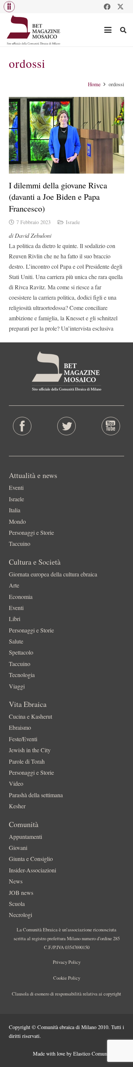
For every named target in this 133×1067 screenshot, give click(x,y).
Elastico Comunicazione (98, 1053)
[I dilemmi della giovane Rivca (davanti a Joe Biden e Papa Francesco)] (66, 135)
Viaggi (17, 686)
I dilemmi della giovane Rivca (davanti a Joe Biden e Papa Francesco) (58, 196)
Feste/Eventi (23, 739)
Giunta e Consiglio (31, 858)
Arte (14, 585)
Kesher (17, 806)
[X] (120, 6)
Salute (16, 641)
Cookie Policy (66, 977)
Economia (21, 596)
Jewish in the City (30, 750)
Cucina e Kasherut (30, 716)
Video (16, 783)
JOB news (21, 892)
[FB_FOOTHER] (22, 426)
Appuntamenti (25, 836)
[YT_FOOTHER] (111, 426)
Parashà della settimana (36, 795)
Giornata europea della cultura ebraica (53, 574)
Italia (14, 510)
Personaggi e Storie (31, 532)
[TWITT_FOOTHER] (66, 426)
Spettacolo (21, 652)
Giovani (18, 847)
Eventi (16, 487)
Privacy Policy (67, 962)
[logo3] (34, 30)
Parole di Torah (27, 761)
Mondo (17, 521)
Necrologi (20, 914)
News (16, 881)
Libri (14, 619)
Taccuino (19, 543)
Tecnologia (22, 675)
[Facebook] (107, 6)
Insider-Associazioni (32, 870)
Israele (73, 222)
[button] (9, 6)
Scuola (17, 903)
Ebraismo (20, 727)
